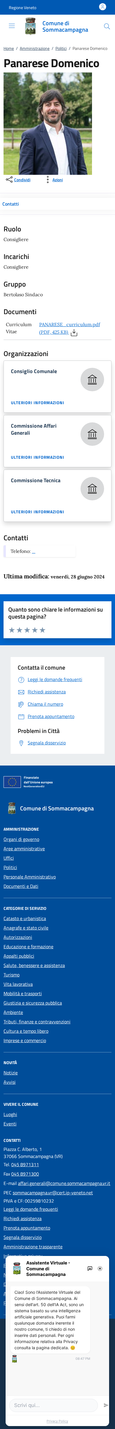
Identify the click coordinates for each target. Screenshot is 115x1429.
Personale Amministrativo (30, 876)
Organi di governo (21, 839)
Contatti (10, 203)
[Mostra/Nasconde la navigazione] (11, 25)
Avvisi (10, 1082)
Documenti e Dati (21, 886)
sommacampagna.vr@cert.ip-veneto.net (53, 1192)
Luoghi (10, 1114)
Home (9, 48)
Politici (61, 48)
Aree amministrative (24, 848)
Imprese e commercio (25, 1040)
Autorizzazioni (18, 937)
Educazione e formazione (28, 946)
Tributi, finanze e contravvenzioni (37, 1021)
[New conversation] (90, 1268)
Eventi (10, 1123)
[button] (22, 7)
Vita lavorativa (18, 984)
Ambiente (13, 1012)
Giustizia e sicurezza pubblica (33, 1002)
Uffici (9, 857)
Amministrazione (35, 48)
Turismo (11, 974)
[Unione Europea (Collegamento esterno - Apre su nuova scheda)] (57, 783)
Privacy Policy (57, 1421)
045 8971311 (25, 1164)
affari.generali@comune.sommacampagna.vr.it (64, 1183)
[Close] (100, 1268)
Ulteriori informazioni (37, 402)
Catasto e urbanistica (25, 918)
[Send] (106, 1405)
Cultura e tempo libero (26, 1030)
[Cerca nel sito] (107, 26)
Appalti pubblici (19, 955)
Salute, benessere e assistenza (34, 965)
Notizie (11, 1072)
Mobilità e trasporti (23, 993)
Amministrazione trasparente (33, 1246)
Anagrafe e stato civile (26, 927)
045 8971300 (25, 1173)
